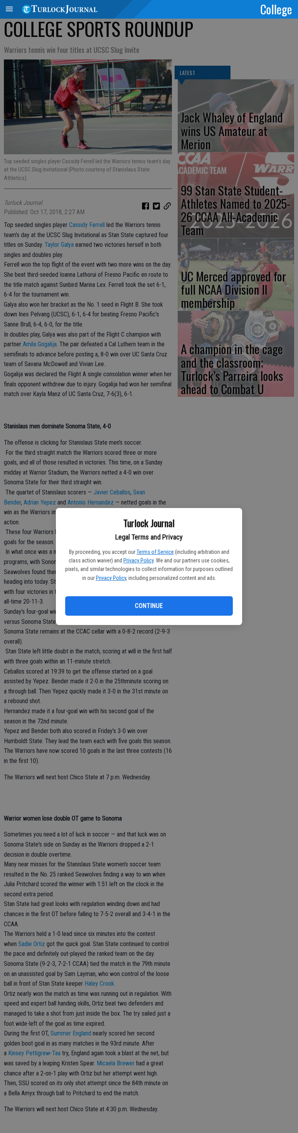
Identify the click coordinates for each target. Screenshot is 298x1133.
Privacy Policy (138, 560)
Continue (149, 605)
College (276, 9)
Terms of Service (155, 552)
